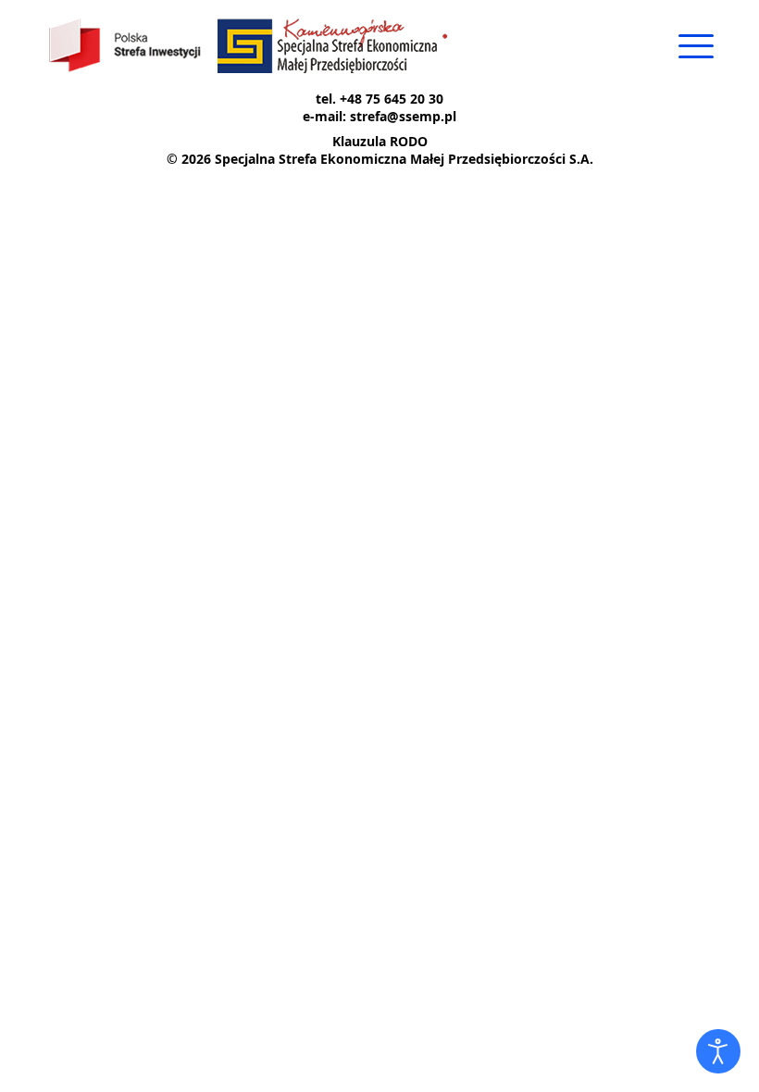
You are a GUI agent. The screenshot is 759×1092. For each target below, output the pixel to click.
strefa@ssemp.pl (403, 116)
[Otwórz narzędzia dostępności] (718, 1051)
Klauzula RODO (380, 141)
